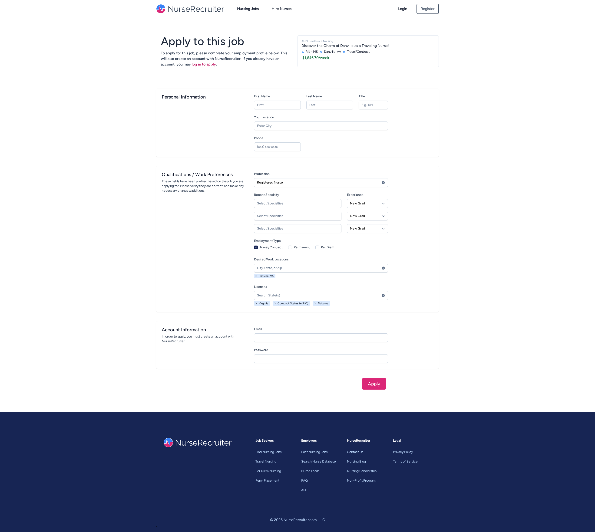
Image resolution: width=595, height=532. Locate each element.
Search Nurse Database (318, 461)
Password (261, 350)
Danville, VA (266, 276)
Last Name (314, 96)
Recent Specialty (266, 195)
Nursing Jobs (248, 9)
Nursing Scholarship (362, 471)
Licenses (260, 287)
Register (428, 9)
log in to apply (204, 64)
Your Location (264, 117)
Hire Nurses (281, 9)
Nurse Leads (310, 471)
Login (402, 9)
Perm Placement (267, 481)
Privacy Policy (403, 452)
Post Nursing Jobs (314, 452)
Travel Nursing (265, 461)
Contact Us (355, 452)
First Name (262, 96)
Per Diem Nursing (268, 471)
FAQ (304, 481)
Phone (258, 138)
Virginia (263, 303)
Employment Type (267, 241)
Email (258, 329)
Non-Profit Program (361, 481)
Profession (262, 174)
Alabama (322, 303)
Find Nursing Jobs (268, 452)
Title (362, 96)
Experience (355, 195)
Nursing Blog (356, 461)
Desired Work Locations (271, 259)
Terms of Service (405, 461)
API (303, 490)
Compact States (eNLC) (293, 303)
